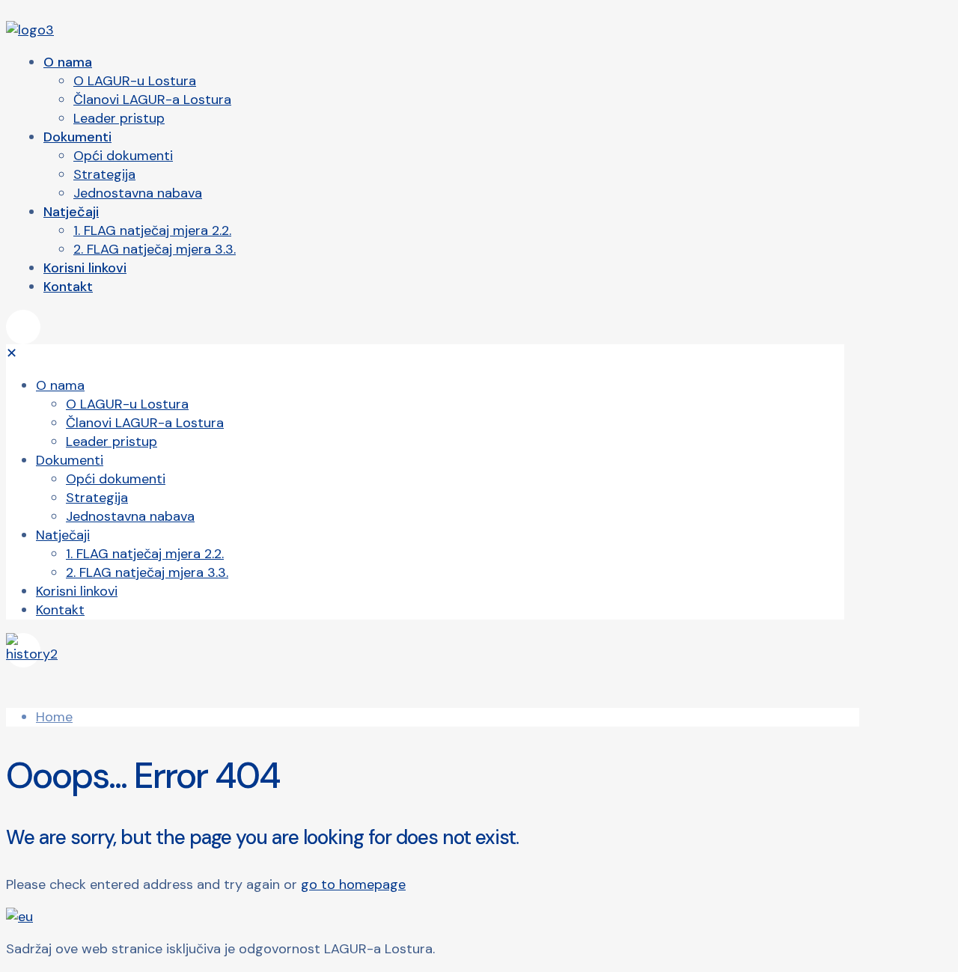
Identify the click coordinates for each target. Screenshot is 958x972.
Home (54, 717)
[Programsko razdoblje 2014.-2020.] (425, 650)
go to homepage (353, 884)
